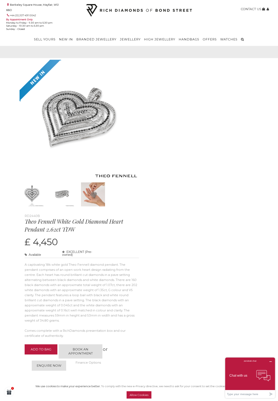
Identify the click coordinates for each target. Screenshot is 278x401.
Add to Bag (41, 349)
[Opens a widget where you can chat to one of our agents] (250, 378)
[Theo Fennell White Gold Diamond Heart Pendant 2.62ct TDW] (79, 63)
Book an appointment (80, 351)
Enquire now (49, 365)
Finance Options (88, 362)
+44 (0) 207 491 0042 (23, 15)
